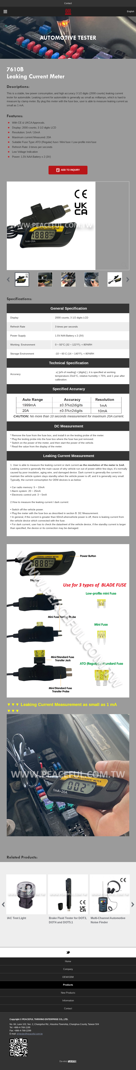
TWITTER (68, 952)
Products (68, 984)
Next (128, 279)
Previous (8, 279)
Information (68, 1000)
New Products (68, 992)
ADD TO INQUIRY (70, 170)
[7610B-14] (68, 279)
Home (68, 961)
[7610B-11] (114, 279)
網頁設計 (72, 1061)
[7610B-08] (45, 279)
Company (68, 969)
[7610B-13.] (91, 279)
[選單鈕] (5, 11)
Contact (68, 3)
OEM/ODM (68, 977)
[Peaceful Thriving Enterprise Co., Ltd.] (68, 11)
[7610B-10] (68, 226)
